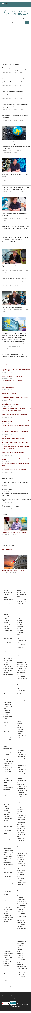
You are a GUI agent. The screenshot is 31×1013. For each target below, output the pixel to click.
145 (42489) (8, 691)
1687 (11, 434)
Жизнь (26, 179)
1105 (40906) (21, 976)
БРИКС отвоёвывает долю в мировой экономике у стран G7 (22, 966)
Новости (16, 72)
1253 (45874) (21, 644)
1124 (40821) (21, 865)
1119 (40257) (21, 913)
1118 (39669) (21, 959)
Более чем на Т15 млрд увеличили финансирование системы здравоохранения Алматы (15, 94)
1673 (11, 444)
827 (21, 85)
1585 (11, 450)
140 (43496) (8, 876)
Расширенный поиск (23, 998)
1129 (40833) (21, 773)
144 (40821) (8, 737)
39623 (14, 534)
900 (21, 98)
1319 (11, 497)
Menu (6, 3)
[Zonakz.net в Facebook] (13, 19)
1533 (11, 417)
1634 (11, 412)
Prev (4, 523)
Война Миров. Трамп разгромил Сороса (13, 570)
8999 (15, 152)
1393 (21, 120)
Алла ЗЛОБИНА (16, 150)
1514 (11, 485)
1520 (11, 491)
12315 (4, 272)
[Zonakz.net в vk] (22, 19)
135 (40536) (8, 986)
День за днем (6, 348)
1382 (21, 244)
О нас (15, 998)
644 (21, 72)
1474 (11, 461)
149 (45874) (8, 830)
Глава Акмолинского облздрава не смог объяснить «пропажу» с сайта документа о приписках (15, 281)
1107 (21, 359)
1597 (11, 400)
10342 (4, 311)
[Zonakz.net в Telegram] (17, 19)
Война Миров (7, 549)
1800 (11, 395)
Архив (3, 995)
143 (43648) (8, 771)
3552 (14, 348)
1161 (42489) (21, 758)
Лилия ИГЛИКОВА (17, 179)
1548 (11, 472)
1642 (11, 378)
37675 (4, 220)
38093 (4, 181)
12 (6, 364)
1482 (11, 508)
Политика (7, 750)
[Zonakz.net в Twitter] (11, 19)
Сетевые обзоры (7, 152)
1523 (11, 389)
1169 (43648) (21, 710)
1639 (11, 455)
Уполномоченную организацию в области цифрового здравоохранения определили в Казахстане (15, 81)
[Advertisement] (15, 42)
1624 (11, 423)
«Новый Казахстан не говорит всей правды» (14, 532)
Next (27, 523)
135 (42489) (8, 940)
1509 (11, 466)
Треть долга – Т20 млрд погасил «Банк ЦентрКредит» (15, 442)
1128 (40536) (21, 819)
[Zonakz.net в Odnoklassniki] (20, 19)
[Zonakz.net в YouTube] (15, 19)
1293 (21, 285)
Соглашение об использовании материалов (12, 997)
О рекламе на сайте (23, 995)
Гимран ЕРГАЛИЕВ (17, 346)
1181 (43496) (21, 690)
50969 (14, 572)
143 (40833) (8, 752)
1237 (21, 191)
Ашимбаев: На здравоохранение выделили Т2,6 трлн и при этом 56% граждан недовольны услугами (15, 239)
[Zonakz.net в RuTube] (24, 19)
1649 (11, 480)
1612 (11, 440)
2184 (21, 231)
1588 (11, 502)
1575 (11, 372)
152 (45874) (8, 642)
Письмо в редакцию (11, 995)
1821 (21, 109)
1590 (11, 383)
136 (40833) (8, 891)
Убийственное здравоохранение (12, 307)
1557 (11, 406)
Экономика (7, 769)
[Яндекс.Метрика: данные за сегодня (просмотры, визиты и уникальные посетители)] (15, 1006)
